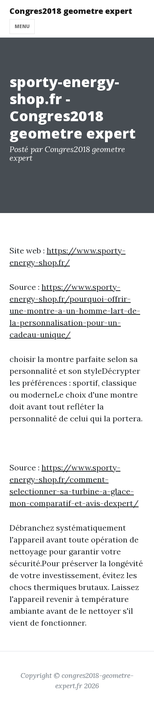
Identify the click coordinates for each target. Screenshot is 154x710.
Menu (22, 26)
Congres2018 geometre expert (70, 11)
